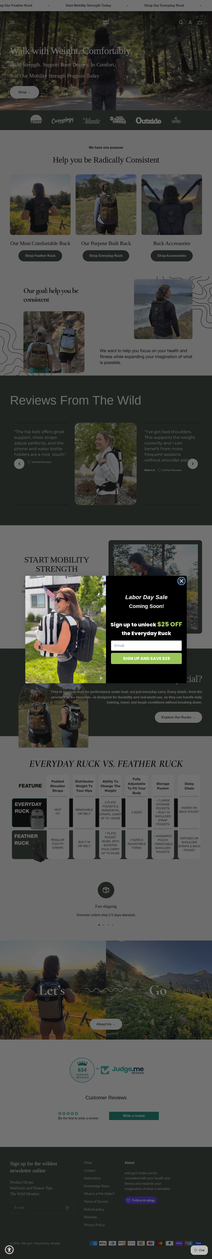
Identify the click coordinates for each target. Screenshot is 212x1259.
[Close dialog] (181, 581)
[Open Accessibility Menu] (9, 1250)
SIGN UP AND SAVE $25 (146, 658)
